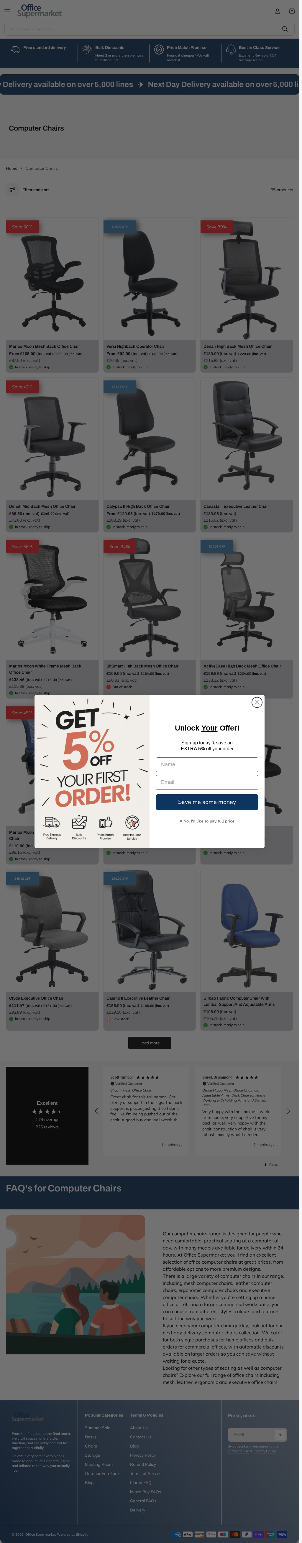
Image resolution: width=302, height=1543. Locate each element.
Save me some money (207, 802)
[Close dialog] (257, 702)
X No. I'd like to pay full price (207, 821)
